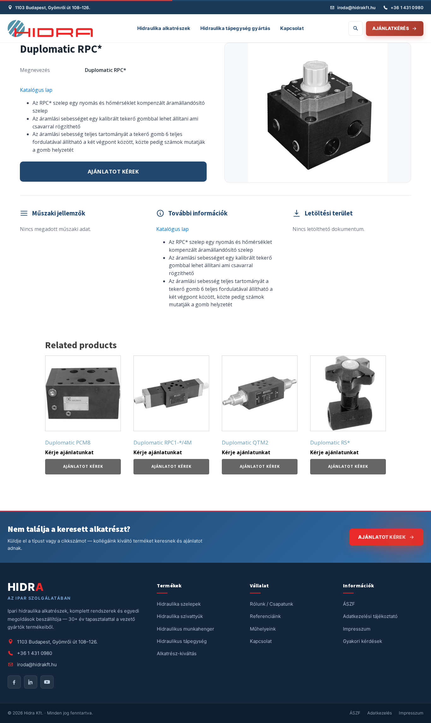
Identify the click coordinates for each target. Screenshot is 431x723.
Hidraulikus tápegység (182, 641)
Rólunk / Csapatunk (271, 604)
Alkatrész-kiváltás (177, 653)
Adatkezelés (379, 712)
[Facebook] (14, 682)
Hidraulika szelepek (179, 604)
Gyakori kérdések (362, 641)
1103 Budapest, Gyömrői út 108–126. (53, 7)
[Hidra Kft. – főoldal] (50, 28)
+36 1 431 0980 (407, 7)
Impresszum (356, 629)
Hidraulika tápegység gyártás (235, 28)
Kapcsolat (292, 28)
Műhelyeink (263, 629)
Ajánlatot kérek (113, 171)
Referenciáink (265, 616)
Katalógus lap (36, 89)
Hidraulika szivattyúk (180, 616)
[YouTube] (47, 682)
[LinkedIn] (30, 682)
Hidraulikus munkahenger (185, 629)
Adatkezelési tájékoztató (370, 616)
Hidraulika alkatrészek (163, 28)
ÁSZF (349, 604)
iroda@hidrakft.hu (356, 7)
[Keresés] (355, 28)
